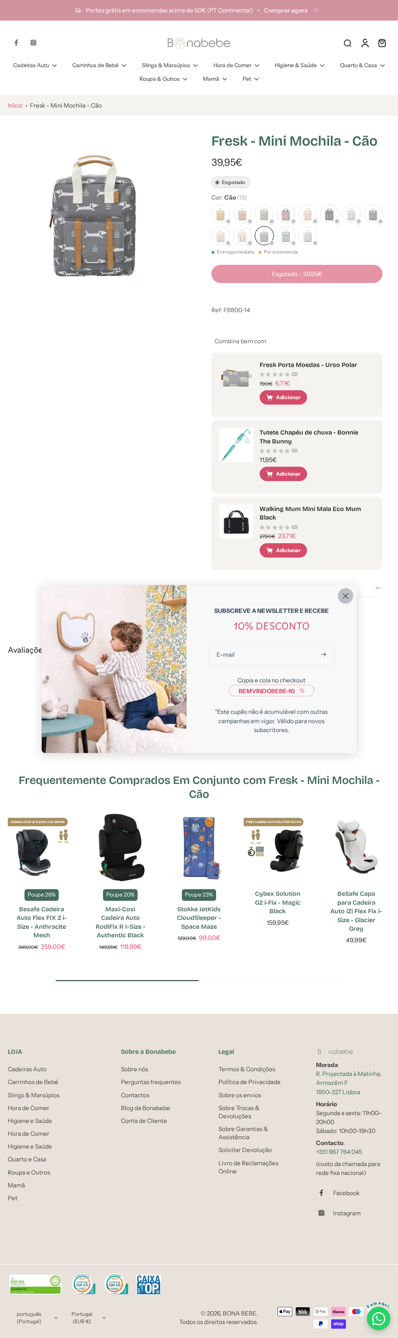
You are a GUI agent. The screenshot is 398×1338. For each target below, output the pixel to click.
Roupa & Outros (160, 78)
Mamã (211, 78)
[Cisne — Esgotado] (242, 235)
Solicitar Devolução (245, 1150)
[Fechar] (345, 596)
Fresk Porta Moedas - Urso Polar (308, 364)
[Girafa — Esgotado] (373, 214)
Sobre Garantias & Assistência (243, 1133)
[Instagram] (33, 42)
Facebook (346, 1193)
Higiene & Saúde (296, 65)
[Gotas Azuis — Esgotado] (351, 214)
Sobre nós (134, 1069)
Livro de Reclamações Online (248, 1167)
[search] (347, 42)
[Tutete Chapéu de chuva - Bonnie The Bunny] (236, 445)
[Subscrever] (324, 654)
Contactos (135, 1095)
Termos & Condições (246, 1069)
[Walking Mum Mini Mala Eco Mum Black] (236, 521)
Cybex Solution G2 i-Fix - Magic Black (277, 902)
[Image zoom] (97, 212)
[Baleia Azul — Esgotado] (286, 235)
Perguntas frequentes (151, 1082)
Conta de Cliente (144, 1120)
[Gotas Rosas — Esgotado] (307, 214)
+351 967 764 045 (339, 1152)
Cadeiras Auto (31, 65)
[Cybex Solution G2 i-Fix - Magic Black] (277, 847)
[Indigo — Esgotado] (329, 214)
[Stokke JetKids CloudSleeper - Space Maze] (199, 847)
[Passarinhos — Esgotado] (242, 214)
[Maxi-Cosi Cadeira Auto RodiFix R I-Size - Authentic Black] (120, 847)
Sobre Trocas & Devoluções (239, 1112)
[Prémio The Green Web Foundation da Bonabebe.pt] (35, 1285)
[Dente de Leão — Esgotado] (220, 235)
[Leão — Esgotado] (286, 214)
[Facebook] (16, 42)
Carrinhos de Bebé (95, 65)
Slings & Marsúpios (166, 65)
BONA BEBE (240, 1313)
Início (15, 105)
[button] (296, 274)
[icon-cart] (381, 42)
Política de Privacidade (249, 1082)
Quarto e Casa (27, 1159)
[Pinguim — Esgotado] (220, 214)
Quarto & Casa (358, 65)
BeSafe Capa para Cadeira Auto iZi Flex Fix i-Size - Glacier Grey (356, 911)
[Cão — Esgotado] (264, 235)
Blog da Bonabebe (145, 1108)
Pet (247, 78)
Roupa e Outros (29, 1172)
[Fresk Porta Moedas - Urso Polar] (236, 377)
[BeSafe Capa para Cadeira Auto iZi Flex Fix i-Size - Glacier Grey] (356, 847)
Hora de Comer (232, 65)
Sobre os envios (239, 1095)
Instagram (347, 1213)
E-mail (225, 654)
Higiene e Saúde (30, 1120)
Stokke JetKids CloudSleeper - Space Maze (199, 917)
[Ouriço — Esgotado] (264, 214)
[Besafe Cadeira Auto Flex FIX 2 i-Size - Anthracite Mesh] (41, 847)
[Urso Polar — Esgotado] (307, 235)
